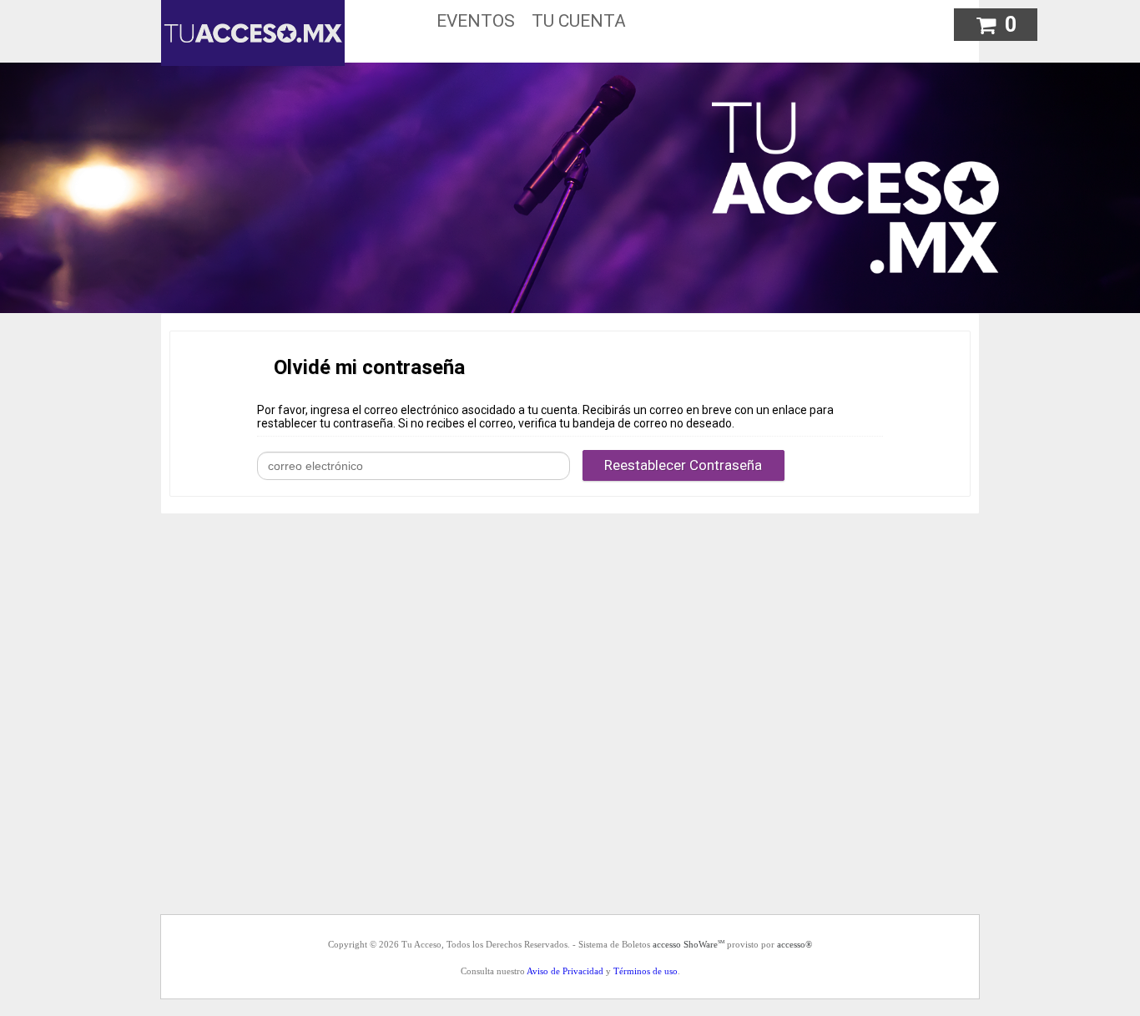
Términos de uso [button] (645, 971)
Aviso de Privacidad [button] (565, 971)
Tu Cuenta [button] (579, 21)
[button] (995, 22)
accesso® (794, 944)
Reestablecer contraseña (683, 465)
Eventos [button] (475, 21)
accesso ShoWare (688, 944)
